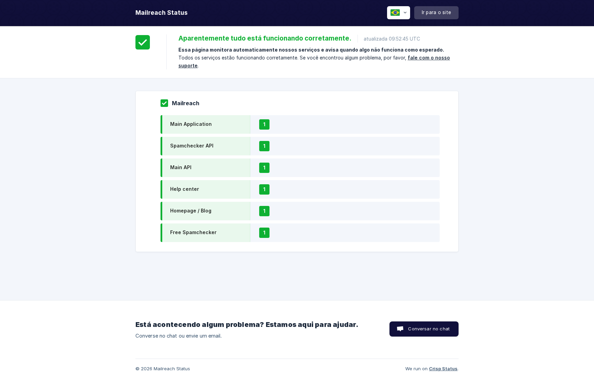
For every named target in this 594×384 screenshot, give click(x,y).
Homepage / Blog (190, 210)
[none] (161, 12)
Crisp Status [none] (443, 368)
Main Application (191, 124)
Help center (184, 189)
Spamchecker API (191, 146)
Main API (180, 167)
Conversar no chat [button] (429, 328)
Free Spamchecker (193, 232)
